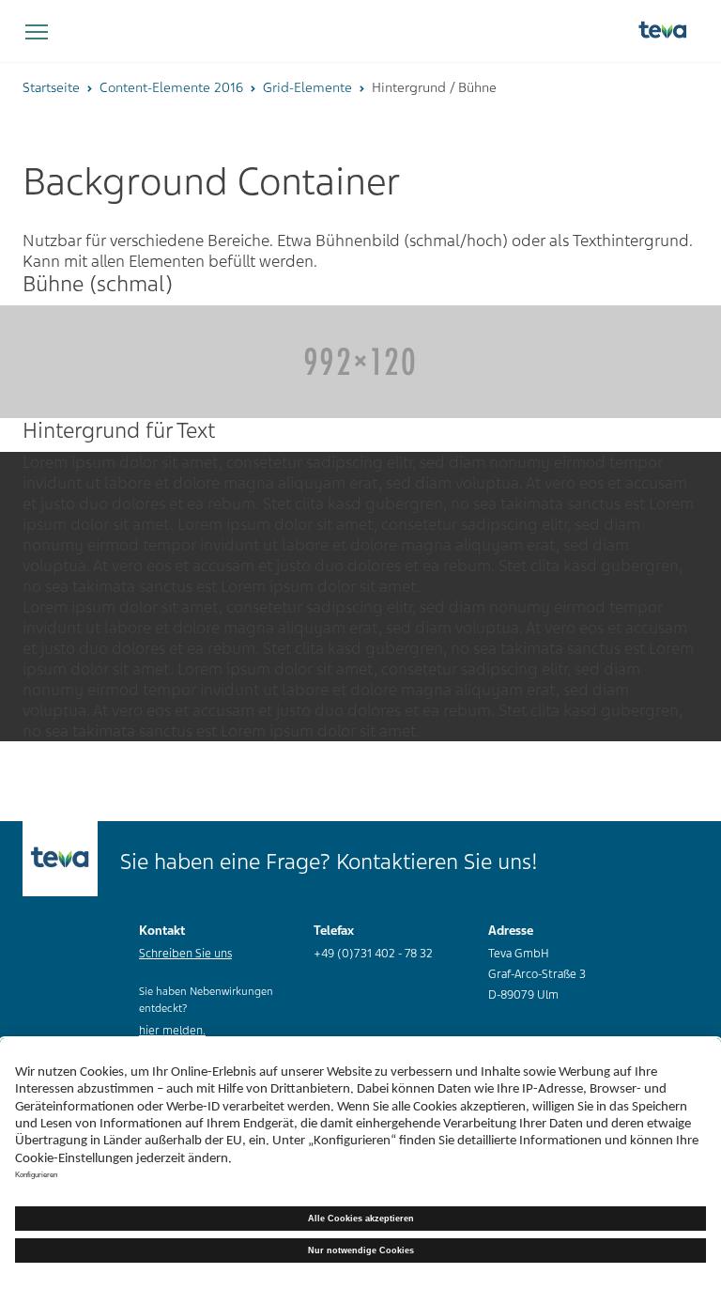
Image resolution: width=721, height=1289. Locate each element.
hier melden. (172, 1030)
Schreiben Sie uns (185, 953)
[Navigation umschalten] (36, 33)
